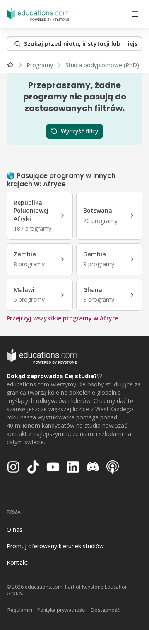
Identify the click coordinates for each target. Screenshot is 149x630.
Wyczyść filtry (79, 131)
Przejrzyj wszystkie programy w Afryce (62, 318)
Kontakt (17, 562)
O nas (14, 529)
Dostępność (105, 609)
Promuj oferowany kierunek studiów (55, 546)
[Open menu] (134, 14)
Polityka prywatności (61, 609)
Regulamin (19, 609)
